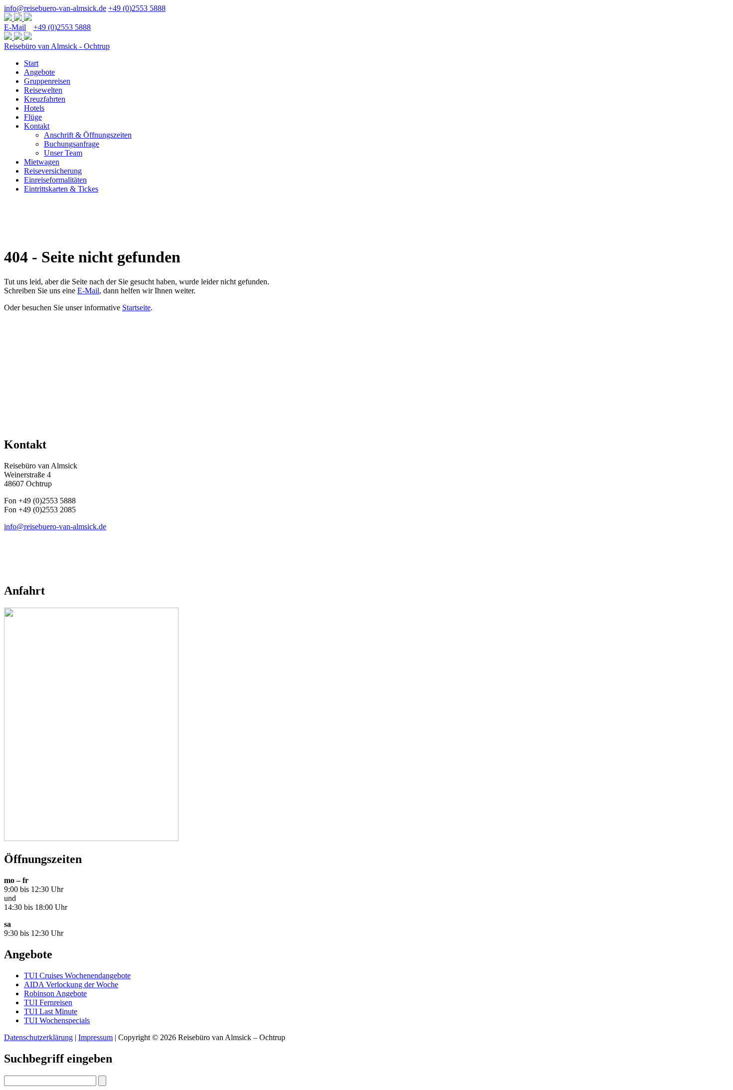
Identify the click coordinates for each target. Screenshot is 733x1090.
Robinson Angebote (55, 993)
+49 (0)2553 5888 (137, 8)
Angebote (39, 72)
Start (31, 63)
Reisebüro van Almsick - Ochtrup (57, 46)
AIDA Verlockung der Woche (71, 984)
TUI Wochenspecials (57, 1020)
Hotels (34, 108)
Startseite (136, 307)
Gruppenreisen (47, 81)
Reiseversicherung (53, 171)
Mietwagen (41, 162)
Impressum (95, 1037)
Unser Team (63, 153)
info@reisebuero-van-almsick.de (55, 8)
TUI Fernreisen (48, 1002)
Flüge (33, 117)
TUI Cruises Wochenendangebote (77, 975)
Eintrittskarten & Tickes (61, 189)
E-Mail (15, 27)
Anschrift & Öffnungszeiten (88, 135)
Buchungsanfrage (71, 144)
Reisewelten (43, 90)
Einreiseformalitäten (55, 180)
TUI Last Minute (50, 1011)
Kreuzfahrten (44, 99)
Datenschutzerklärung (38, 1037)
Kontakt (36, 126)
